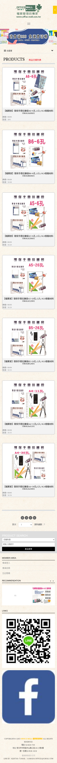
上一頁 (26, 518)
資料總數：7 (39, 524)
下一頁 (30, 518)
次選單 (9, 51)
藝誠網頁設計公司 (28, 756)
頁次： (15, 524)
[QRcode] (28, 641)
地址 (14, 748)
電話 (23, 745)
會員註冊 (6, 568)
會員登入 (6, 563)
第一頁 (22, 518)
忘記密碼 (6, 573)
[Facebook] (28, 697)
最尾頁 (34, 518)
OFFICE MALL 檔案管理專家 (28, 11)
